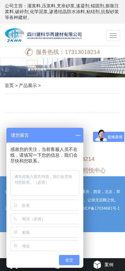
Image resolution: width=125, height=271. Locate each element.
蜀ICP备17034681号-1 (100, 208)
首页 (9, 85)
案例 (108, 264)
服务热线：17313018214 (68, 52)
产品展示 (28, 85)
